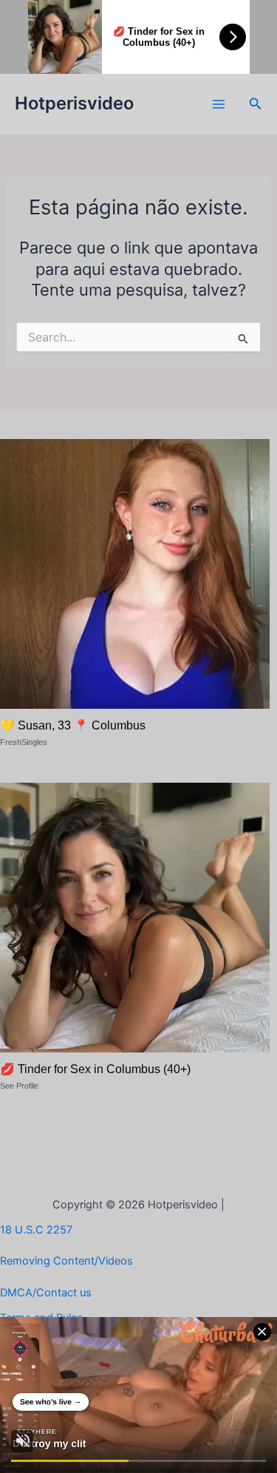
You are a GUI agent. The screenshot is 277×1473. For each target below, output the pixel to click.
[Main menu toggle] (218, 104)
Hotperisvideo (74, 103)
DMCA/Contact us (46, 1292)
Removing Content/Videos (66, 1261)
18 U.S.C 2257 (36, 1229)
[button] (255, 104)
